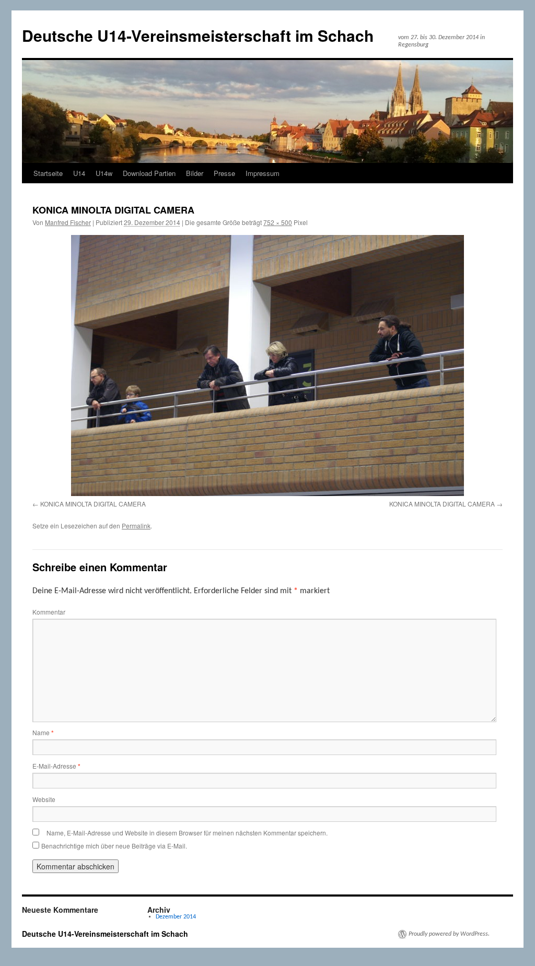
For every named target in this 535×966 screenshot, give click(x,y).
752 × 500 (277, 222)
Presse (224, 173)
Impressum (263, 173)
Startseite (48, 173)
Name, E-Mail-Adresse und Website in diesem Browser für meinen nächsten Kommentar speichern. (187, 832)
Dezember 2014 (176, 917)
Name (43, 732)
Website (43, 799)
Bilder (194, 173)
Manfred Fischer (68, 222)
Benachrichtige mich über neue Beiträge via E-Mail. (114, 845)
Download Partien (149, 173)
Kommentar (48, 611)
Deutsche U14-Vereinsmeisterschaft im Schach (198, 35)
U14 (79, 173)
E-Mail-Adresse (56, 765)
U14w (104, 173)
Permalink (136, 525)
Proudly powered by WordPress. (449, 934)
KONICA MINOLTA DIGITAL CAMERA (93, 503)
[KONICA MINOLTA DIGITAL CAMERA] (267, 365)
